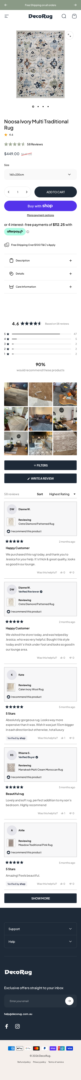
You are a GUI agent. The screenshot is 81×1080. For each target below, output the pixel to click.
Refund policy (24, 1062)
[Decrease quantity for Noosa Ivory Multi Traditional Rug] (8, 192)
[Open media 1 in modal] (69, 35)
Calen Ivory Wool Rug (31, 689)
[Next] (75, 5)
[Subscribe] (69, 1001)
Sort (40, 494)
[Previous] (5, 5)
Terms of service (56, 1062)
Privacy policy (39, 1062)
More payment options (40, 215)
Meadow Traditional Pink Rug (35, 844)
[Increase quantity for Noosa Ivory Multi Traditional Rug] (26, 192)
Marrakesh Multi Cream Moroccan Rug (40, 769)
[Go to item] (33, 106)
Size (6, 165)
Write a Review (49, 479)
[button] (23, 143)
